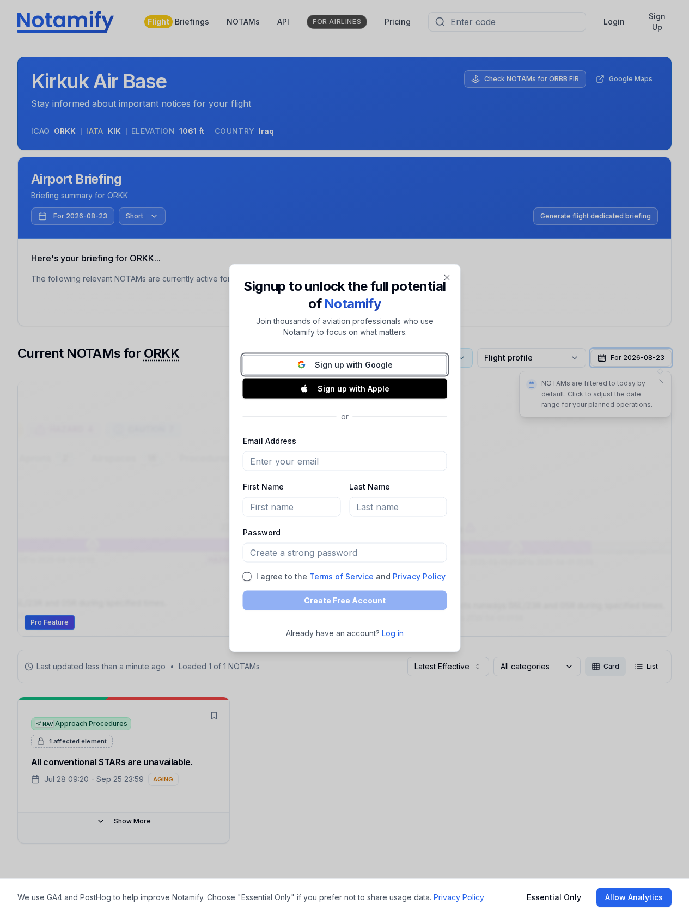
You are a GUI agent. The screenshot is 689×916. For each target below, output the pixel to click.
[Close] (446, 277)
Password (261, 532)
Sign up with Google (353, 364)
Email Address (269, 440)
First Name (262, 486)
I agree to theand (350, 576)
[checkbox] (246, 576)
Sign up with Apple (353, 388)
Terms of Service (341, 576)
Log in (393, 633)
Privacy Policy (418, 576)
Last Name (369, 486)
